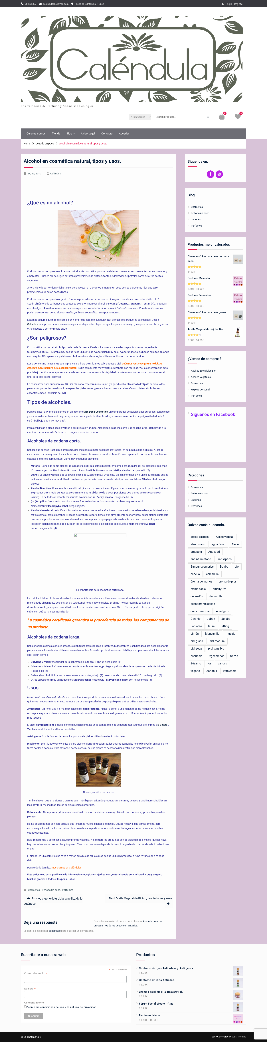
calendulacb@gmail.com (55, 4)
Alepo (235, 544)
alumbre (162, 724)
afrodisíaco (198, 544)
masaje (230, 633)
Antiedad (214, 551)
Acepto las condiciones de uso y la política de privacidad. (62, 1006)
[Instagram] (219, 174)
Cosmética (34, 889)
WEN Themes (239, 1036)
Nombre (30, 988)
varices (222, 663)
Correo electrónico (36, 973)
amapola (196, 551)
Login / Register (234, 4)
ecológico (222, 611)
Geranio (196, 618)
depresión (197, 596)
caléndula (212, 574)
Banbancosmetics (202, 566)
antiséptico (224, 559)
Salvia (234, 656)
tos (209, 663)
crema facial (199, 589)
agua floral (218, 544)
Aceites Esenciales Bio (203, 370)
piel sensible (216, 648)
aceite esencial (200, 537)
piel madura (217, 641)
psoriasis (196, 656)
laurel (211, 626)
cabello (195, 574)
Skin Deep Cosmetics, (96, 411)
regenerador (216, 656)
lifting (225, 626)
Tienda (56, 134)
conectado (55, 930)
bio (237, 566)
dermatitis (215, 596)
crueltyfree (219, 589)
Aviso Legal (88, 134)
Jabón (211, 618)
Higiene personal (200, 389)
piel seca (196, 648)
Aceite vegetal (225, 537)
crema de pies (227, 581)
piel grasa (197, 641)
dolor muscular (200, 611)
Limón (195, 633)
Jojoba (225, 618)
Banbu (224, 566)
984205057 (30, 4)
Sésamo (196, 663)
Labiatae (196, 626)
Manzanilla (212, 633)
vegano (195, 671)
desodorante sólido (203, 604)
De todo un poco (51, 889)
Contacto (107, 134)
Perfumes (67, 889)
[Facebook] (210, 174)
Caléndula (56, 173)
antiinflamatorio (201, 559)
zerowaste (229, 671)
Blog (69, 134)
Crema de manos (201, 581)
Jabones (196, 219)
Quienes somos (36, 134)
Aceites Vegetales (201, 377)
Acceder (124, 134)
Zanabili (211, 671)
